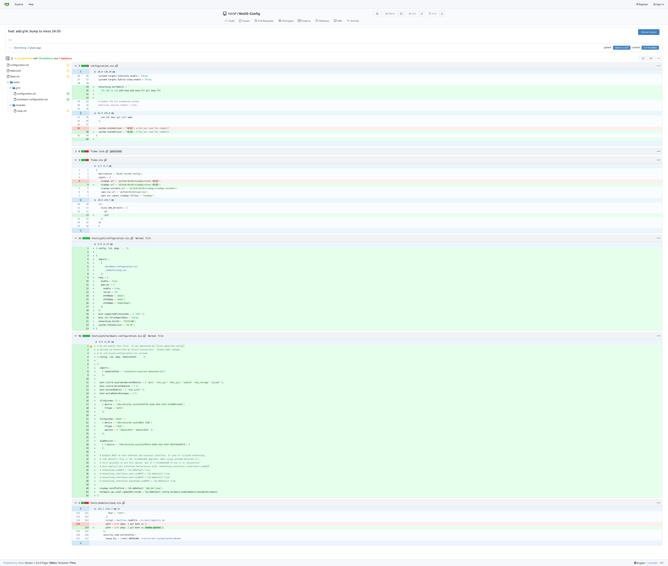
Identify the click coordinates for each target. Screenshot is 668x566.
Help (31, 4)
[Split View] (651, 58)
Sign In (660, 4)
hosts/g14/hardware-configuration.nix (117, 336)
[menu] (658, 58)
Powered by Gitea (13, 562)
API (662, 562)
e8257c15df (622, 47)
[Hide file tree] (7, 58)
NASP (232, 13)
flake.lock (97, 151)
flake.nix (96, 160)
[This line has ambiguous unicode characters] (90, 346)
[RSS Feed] (377, 14)
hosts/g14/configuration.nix (110, 238)
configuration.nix (102, 65)
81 (401, 13)
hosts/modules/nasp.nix (105, 503)
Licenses (652, 562)
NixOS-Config (249, 13)
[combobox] (643, 58)
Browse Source (648, 32)
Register (643, 4)
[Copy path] (116, 65)
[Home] (6, 4)
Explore (19, 4)
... (10, 40)
